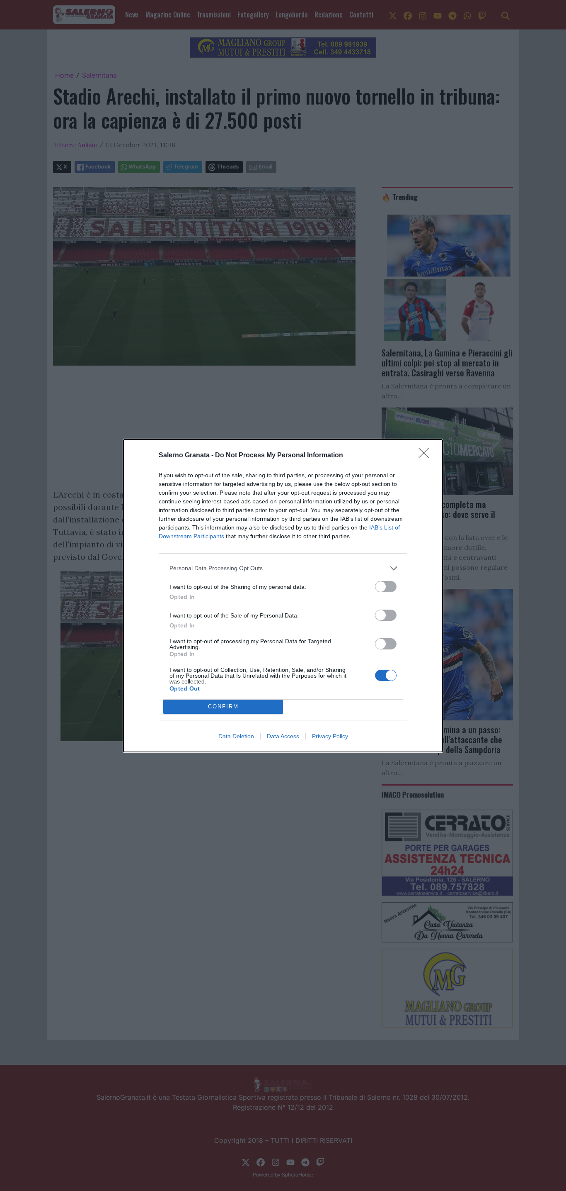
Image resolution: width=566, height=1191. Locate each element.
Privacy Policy (330, 736)
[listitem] (283, 568)
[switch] (386, 586)
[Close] (426, 456)
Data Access (283, 736)
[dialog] (283, 595)
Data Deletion (236, 736)
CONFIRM (223, 706)
